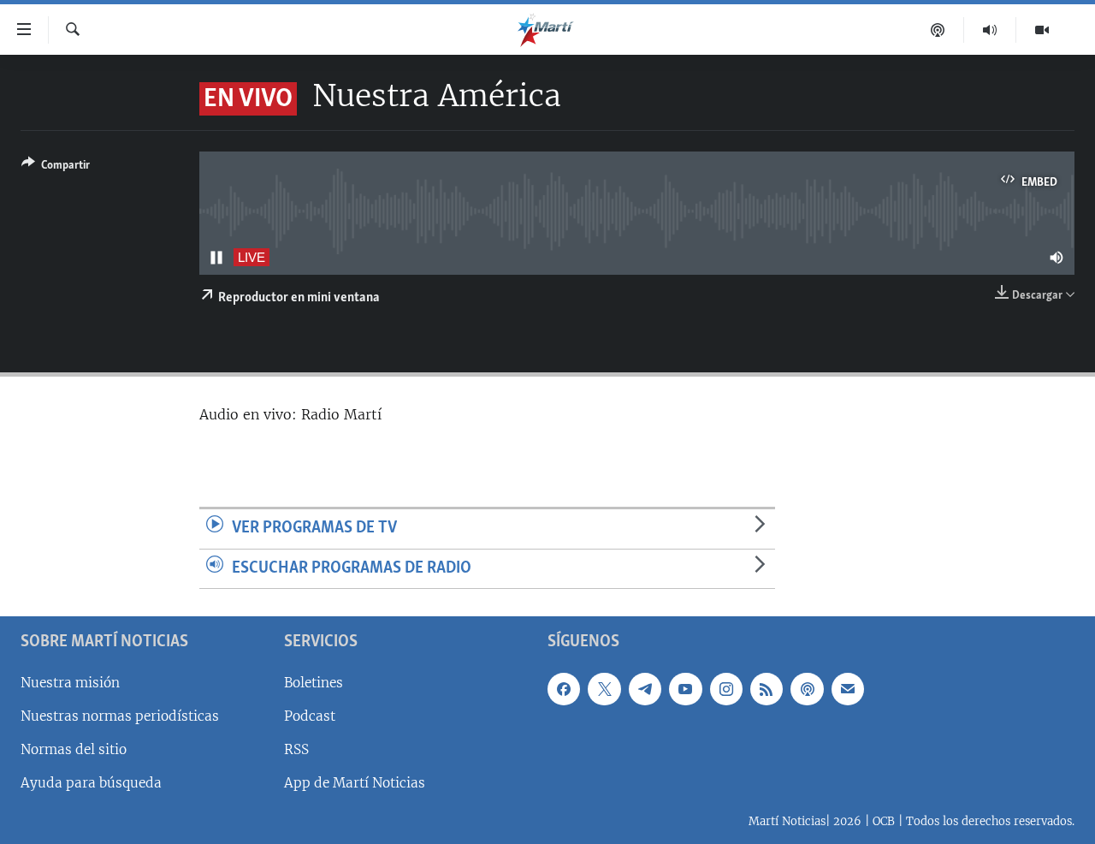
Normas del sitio (74, 749)
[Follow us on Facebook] (564, 689)
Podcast (309, 716)
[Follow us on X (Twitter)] (604, 689)
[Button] (55, 168)
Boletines (313, 683)
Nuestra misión (70, 683)
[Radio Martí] (990, 30)
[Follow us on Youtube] (685, 689)
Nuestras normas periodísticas (120, 716)
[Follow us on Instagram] (726, 689)
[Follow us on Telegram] (645, 689)
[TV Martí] (1042, 30)
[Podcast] (938, 30)
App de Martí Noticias (354, 783)
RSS (296, 749)
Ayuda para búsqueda (91, 783)
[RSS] (766, 689)
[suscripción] (848, 689)
